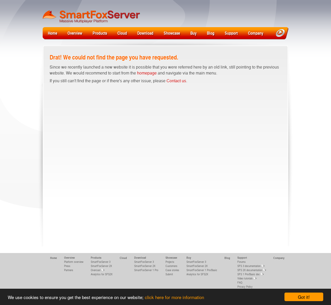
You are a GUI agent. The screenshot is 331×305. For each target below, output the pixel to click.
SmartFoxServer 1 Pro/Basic (201, 270)
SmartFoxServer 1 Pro (146, 270)
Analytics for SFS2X (101, 274)
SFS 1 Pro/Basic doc (248, 274)
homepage (147, 73)
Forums (241, 262)
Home (52, 33)
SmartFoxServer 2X (101, 266)
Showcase (172, 33)
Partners (68, 270)
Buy (193, 33)
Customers (171, 266)
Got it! (304, 297)
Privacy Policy (245, 286)
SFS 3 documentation (249, 266)
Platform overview (74, 262)
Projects (170, 262)
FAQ (239, 282)
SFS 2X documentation (249, 270)
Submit (169, 274)
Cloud (122, 33)
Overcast (96, 270)
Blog (210, 33)
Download (145, 33)
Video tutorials (245, 278)
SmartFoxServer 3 (100, 262)
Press (67, 266)
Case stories (172, 270)
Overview (74, 33)
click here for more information (174, 297)
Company (255, 33)
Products (100, 33)
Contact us (176, 81)
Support (231, 33)
